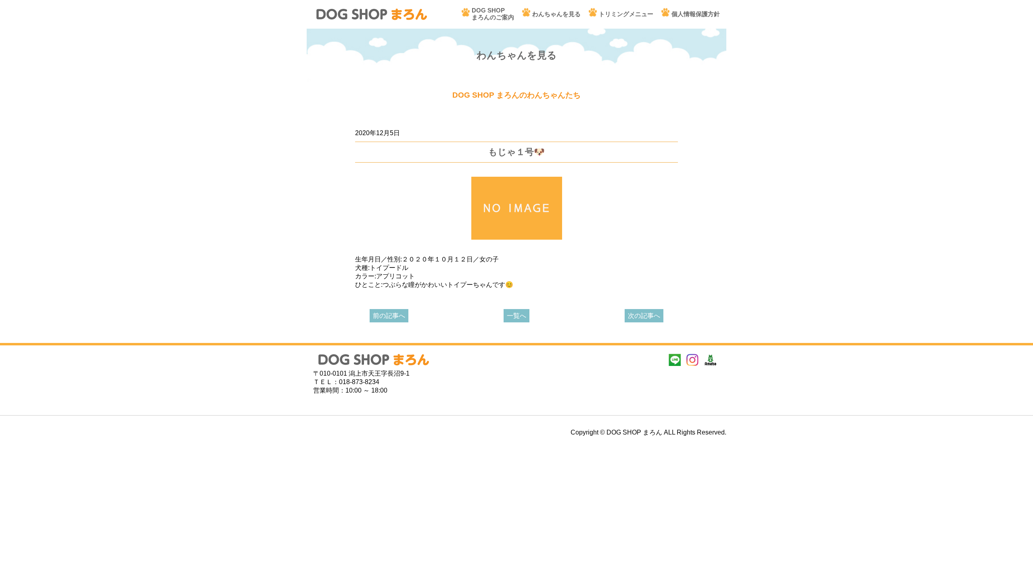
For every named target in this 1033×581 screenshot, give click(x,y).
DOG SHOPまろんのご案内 (493, 14)
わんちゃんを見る (556, 13)
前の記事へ (389, 315)
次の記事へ (644, 315)
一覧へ (516, 315)
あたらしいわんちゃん (387, 120)
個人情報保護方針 (695, 13)
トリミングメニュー (626, 13)
